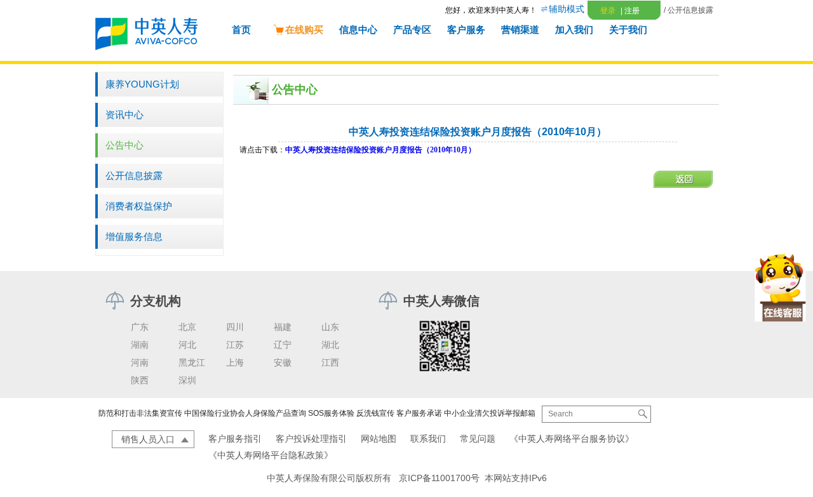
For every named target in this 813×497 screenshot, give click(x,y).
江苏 (235, 345)
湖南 (140, 345)
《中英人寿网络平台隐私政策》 (270, 455)
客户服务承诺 (419, 413)
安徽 (283, 362)
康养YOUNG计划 (142, 84)
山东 (330, 327)
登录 (607, 10)
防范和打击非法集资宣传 (140, 413)
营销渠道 (520, 29)
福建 (283, 327)
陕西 (140, 380)
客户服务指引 (235, 439)
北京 (187, 327)
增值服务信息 (134, 236)
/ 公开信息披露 (688, 10)
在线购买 (304, 29)
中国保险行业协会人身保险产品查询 (245, 413)
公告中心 (124, 145)
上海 (235, 362)
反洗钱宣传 (375, 413)
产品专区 (412, 29)
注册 (630, 10)
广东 (140, 327)
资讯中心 (124, 114)
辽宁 (283, 345)
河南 (140, 362)
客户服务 (466, 29)
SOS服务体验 (331, 413)
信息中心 (358, 29)
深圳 (187, 380)
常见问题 (477, 439)
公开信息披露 (134, 175)
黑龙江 (191, 362)
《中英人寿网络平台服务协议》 (571, 439)
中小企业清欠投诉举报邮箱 (489, 413)
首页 (241, 29)
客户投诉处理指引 (311, 439)
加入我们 (574, 29)
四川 (235, 327)
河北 (187, 345)
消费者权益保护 (138, 206)
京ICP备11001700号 (439, 478)
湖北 (330, 345)
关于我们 (628, 29)
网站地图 (378, 439)
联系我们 (428, 439)
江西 (330, 362)
